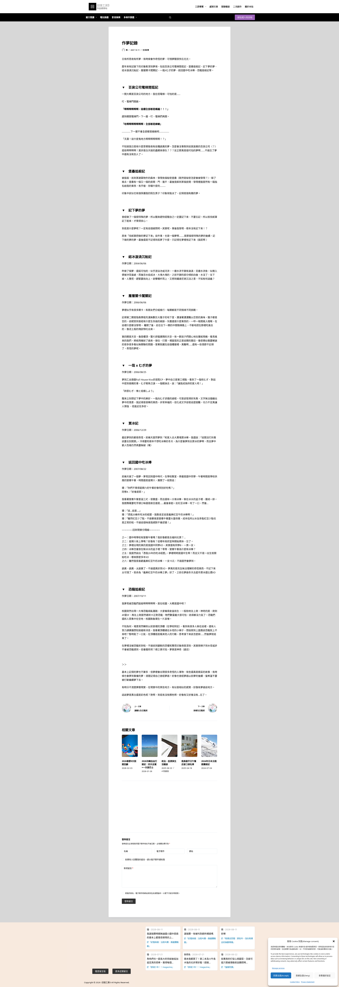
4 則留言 (165, 771)
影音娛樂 (116, 17)
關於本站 (249, 6)
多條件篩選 (129, 17)
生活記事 (146, 50)
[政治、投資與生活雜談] (169, 746)
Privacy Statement (307, 982)
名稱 (126, 851)
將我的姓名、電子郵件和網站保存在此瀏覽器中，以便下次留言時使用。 (152, 893)
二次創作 (237, 6)
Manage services (278, 968)
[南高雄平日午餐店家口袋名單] (189, 746)
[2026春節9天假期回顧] (130, 746)
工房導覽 (199, 6)
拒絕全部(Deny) (303, 975)
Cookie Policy (295, 982)
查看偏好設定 (325, 975)
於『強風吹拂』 (228, 967)
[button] (333, 941)
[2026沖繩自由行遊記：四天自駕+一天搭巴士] (150, 746)
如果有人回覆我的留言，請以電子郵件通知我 (145, 859)
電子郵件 (160, 851)
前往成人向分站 (244, 17)
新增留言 (128, 868)
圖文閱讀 (90, 17)
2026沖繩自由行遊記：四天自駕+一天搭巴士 (149, 764)
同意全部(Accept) (281, 975)
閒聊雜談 (225, 6)
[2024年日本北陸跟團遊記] (209, 746)
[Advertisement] (169, 809)
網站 (191, 851)
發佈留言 (128, 901)
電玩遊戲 (104, 17)
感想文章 (213, 6)
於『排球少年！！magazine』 (160, 967)
